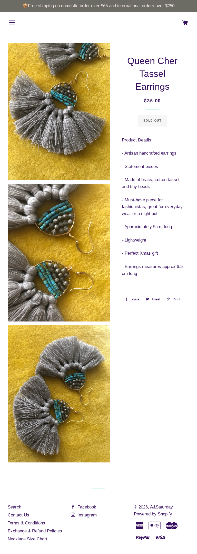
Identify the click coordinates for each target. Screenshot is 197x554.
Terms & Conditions (26, 523)
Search (14, 507)
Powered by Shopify (153, 514)
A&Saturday (161, 507)
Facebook (86, 507)
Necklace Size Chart (27, 539)
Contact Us (18, 515)
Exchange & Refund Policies (35, 531)
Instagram (86, 515)
